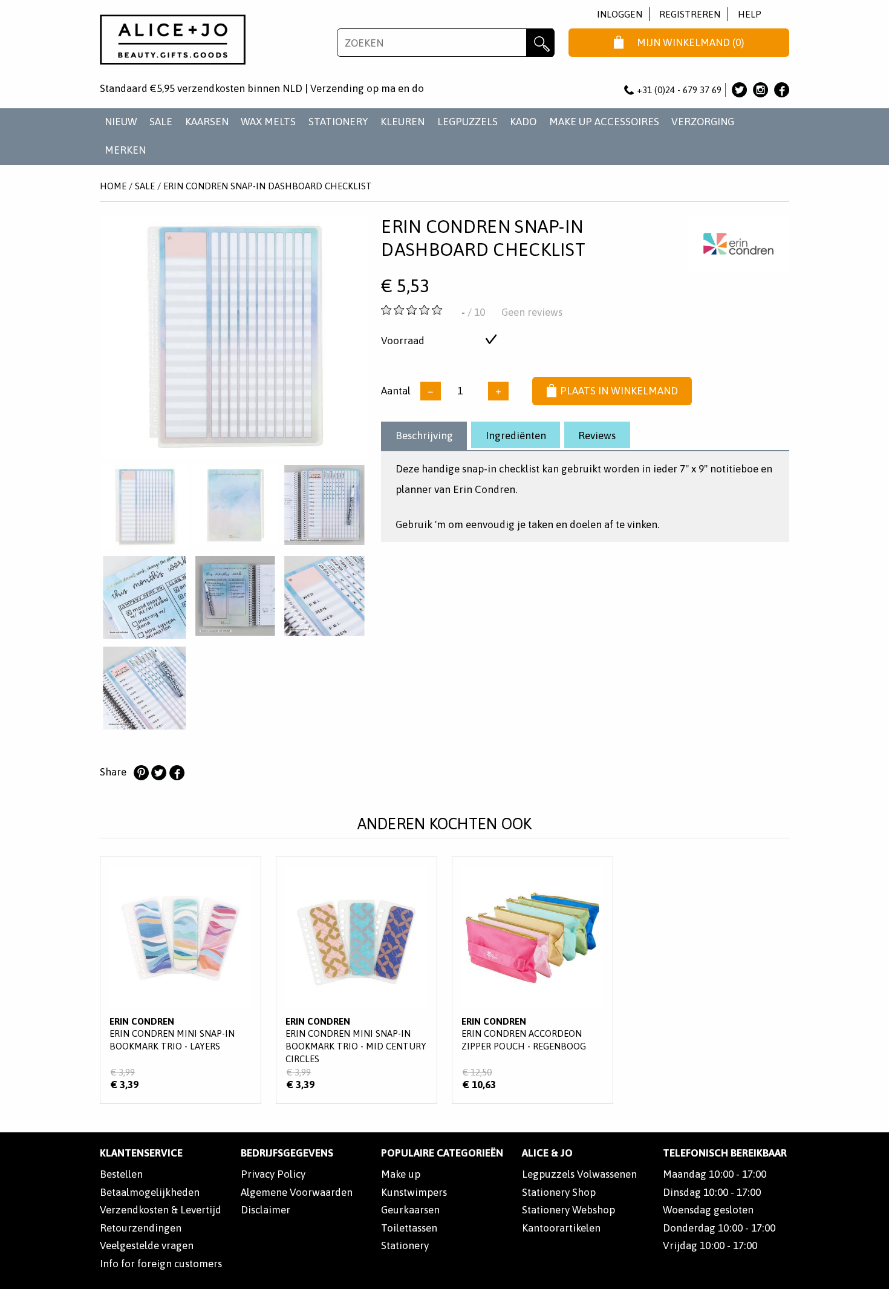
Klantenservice (141, 1153)
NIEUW (121, 122)
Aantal (396, 391)
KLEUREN (402, 122)
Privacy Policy (273, 1174)
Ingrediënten (516, 435)
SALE (160, 122)
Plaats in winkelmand (619, 391)
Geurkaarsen (410, 1210)
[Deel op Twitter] (158, 773)
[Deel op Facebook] (176, 773)
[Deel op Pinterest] (141, 773)
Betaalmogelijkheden (150, 1192)
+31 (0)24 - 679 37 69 (679, 90)
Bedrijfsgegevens (287, 1153)
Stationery (405, 1245)
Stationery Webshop (568, 1210)
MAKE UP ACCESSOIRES (604, 122)
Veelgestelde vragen (147, 1245)
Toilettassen (409, 1228)
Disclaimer (265, 1210)
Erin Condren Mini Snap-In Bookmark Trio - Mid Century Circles (356, 980)
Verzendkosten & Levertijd (160, 1210)
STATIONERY (338, 122)
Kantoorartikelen (561, 1228)
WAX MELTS (268, 122)
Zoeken (540, 42)
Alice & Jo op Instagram (760, 89)
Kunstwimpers (414, 1192)
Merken (125, 150)
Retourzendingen (140, 1228)
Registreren (689, 14)
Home (113, 186)
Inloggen (619, 14)
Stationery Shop (559, 1192)
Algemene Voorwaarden (297, 1192)
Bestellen (121, 1174)
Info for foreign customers (161, 1264)
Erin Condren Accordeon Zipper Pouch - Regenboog (532, 980)
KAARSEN (207, 122)
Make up (400, 1174)
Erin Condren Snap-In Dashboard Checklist (267, 186)
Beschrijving (424, 435)
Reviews (597, 435)
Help (749, 14)
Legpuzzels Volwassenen (579, 1174)
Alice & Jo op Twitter (739, 89)
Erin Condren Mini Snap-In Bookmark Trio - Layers (180, 980)
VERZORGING (702, 122)
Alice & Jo (547, 1153)
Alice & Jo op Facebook (781, 89)
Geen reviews (531, 312)
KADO (523, 122)
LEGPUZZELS (467, 122)
